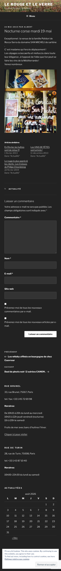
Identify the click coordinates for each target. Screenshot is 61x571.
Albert (28, 27)
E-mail (8, 273)
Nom (7, 258)
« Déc (15, 538)
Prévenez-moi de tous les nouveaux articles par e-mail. (30, 324)
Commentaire (12, 217)
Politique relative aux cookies (17, 559)
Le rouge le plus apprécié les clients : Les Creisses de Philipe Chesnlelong (16, 164)
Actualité (15, 189)
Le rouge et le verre (28, 4)
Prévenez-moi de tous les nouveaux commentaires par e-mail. (23, 309)
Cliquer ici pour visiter (15, 434)
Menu (32, 16)
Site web (9, 289)
